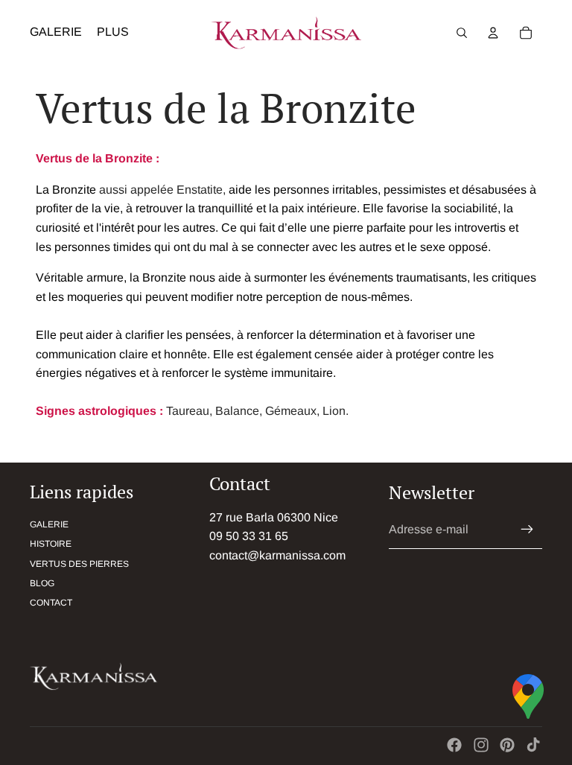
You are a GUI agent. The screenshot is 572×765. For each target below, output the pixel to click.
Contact (51, 602)
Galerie (49, 524)
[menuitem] (113, 32)
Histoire (51, 544)
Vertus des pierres (79, 564)
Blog (42, 583)
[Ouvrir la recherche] (461, 32)
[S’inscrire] (527, 530)
